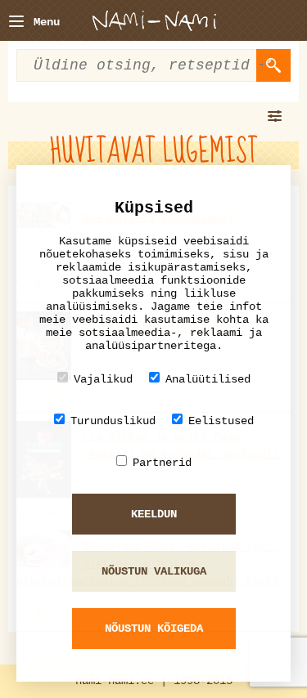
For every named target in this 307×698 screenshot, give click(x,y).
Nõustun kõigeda (154, 628)
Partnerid (162, 462)
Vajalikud (103, 379)
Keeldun (154, 514)
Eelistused (221, 420)
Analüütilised (208, 379)
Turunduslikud (113, 420)
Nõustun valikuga (154, 571)
